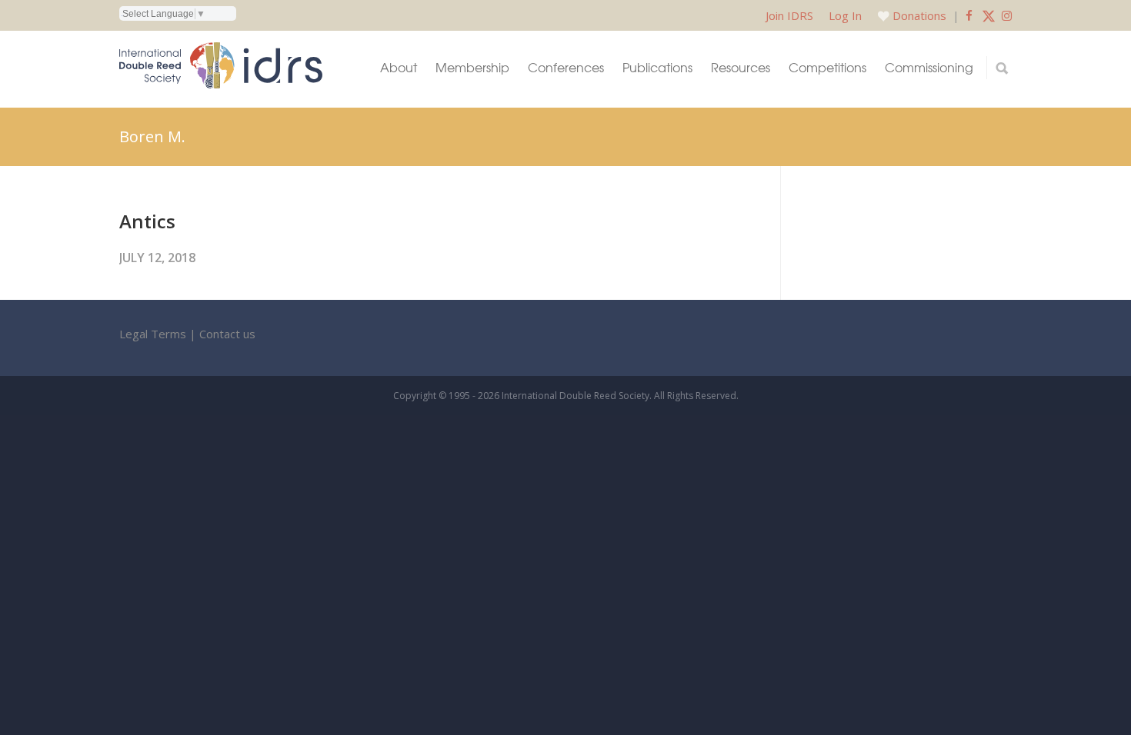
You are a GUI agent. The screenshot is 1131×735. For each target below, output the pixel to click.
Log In (845, 15)
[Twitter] (989, 15)
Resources (740, 67)
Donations (919, 15)
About (398, 67)
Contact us (227, 333)
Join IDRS (789, 15)
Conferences (566, 67)
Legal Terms (152, 333)
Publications (657, 67)
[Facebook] (969, 15)
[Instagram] (1007, 15)
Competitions (827, 67)
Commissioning (929, 67)
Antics (147, 221)
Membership (472, 67)
